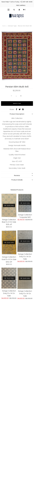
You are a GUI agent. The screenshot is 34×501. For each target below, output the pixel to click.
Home (4, 26)
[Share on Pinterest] (22, 109)
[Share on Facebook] (16, 109)
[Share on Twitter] (19, 109)
